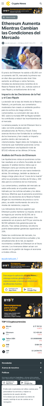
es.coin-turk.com (9, 258)
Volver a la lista (10, 17)
